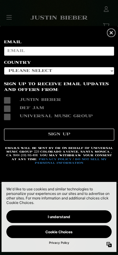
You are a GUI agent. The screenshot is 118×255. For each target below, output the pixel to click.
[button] (111, 32)
